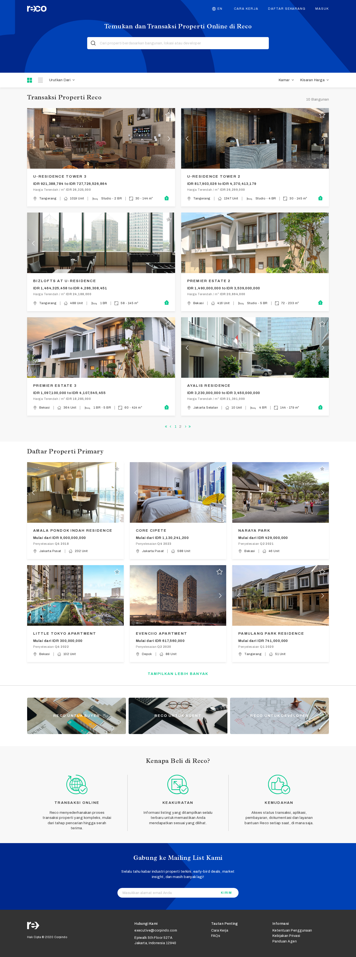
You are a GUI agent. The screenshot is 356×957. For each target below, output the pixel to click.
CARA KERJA (246, 8)
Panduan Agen (284, 941)
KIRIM (226, 892)
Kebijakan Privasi (286, 936)
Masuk (322, 8)
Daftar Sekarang (287, 8)
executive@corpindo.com (155, 930)
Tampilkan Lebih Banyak (178, 673)
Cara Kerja (219, 930)
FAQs (215, 936)
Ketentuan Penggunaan (292, 930)
